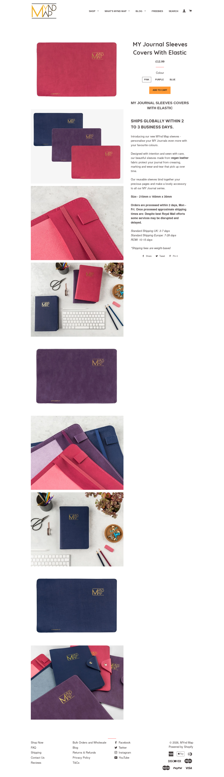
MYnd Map (186, 742)
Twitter (122, 747)
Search (173, 11)
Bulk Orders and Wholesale (89, 742)
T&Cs (76, 762)
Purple (159, 79)
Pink (146, 79)
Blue (172, 79)
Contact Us (38, 757)
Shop (92, 11)
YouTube (123, 757)
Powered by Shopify (181, 747)
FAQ (33, 747)
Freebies (157, 11)
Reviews (36, 762)
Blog (139, 11)
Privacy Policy (81, 757)
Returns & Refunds (84, 752)
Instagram (124, 752)
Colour (160, 73)
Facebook (124, 742)
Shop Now (37, 742)
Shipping (36, 752)
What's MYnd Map (116, 11)
